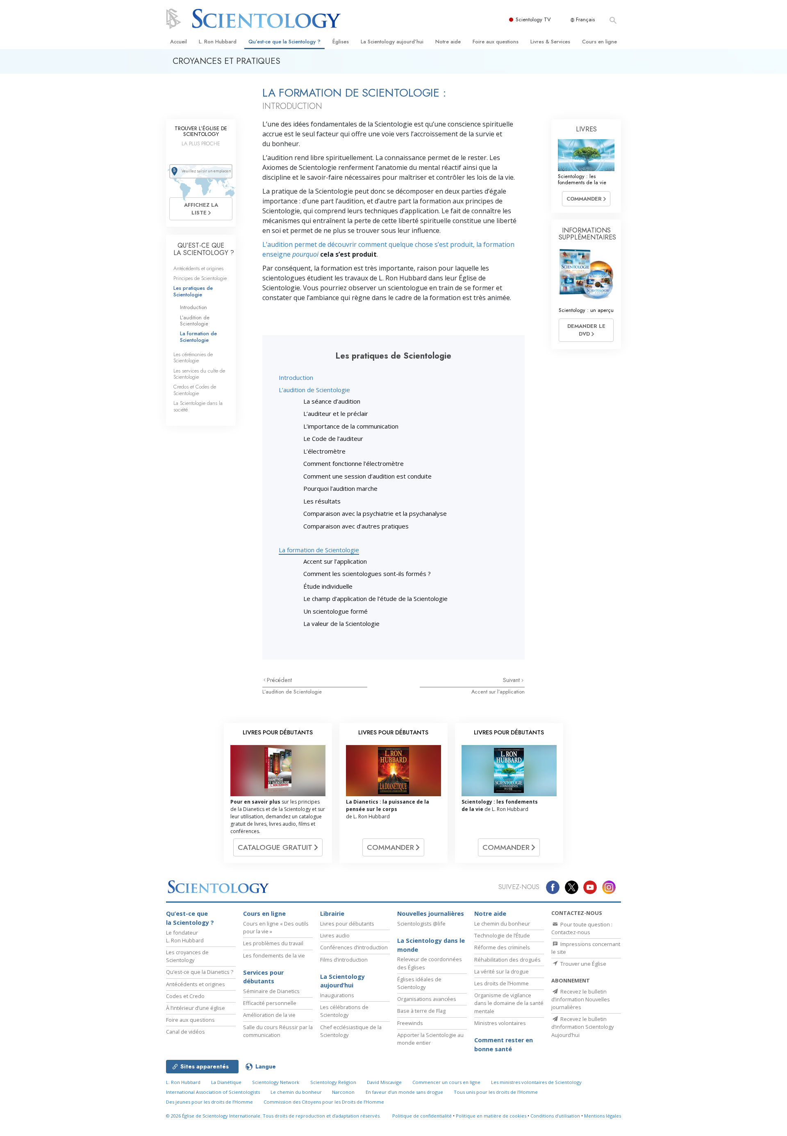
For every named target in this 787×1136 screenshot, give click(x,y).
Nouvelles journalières (430, 913)
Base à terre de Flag (421, 1010)
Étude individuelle (328, 586)
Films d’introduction (344, 959)
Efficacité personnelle (269, 1003)
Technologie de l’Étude (502, 935)
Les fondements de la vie (274, 955)
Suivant (512, 680)
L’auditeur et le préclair (335, 413)
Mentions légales (602, 1116)
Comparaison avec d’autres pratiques (356, 526)
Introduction (296, 377)
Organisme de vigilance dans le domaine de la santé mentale (509, 1002)
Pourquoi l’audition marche (340, 488)
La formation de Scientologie (319, 550)
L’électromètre (324, 451)
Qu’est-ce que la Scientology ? (284, 41)
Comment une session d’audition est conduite (367, 476)
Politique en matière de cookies (491, 1116)
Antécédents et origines (198, 268)
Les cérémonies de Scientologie (193, 357)
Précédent (279, 680)
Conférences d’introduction (354, 947)
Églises (340, 41)
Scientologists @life (421, 923)
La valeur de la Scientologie (341, 623)
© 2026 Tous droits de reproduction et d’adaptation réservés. (273, 1116)
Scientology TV (533, 19)
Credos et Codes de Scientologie (194, 390)
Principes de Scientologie (200, 278)
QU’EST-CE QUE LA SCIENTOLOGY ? (203, 249)
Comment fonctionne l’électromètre (353, 463)
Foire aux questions (496, 41)
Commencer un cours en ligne (446, 1082)
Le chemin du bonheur (502, 923)
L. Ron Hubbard (218, 41)
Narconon (343, 1092)
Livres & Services (550, 41)
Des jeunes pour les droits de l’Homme (209, 1102)
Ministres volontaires (500, 1023)
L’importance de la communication (350, 426)
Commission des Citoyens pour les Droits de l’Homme (324, 1102)
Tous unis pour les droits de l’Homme (496, 1092)
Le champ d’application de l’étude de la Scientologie (375, 598)
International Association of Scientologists (213, 1092)
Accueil (178, 41)
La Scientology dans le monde (431, 945)
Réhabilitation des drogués (507, 959)
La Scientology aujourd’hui (392, 41)
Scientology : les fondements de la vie (582, 179)
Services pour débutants (263, 977)
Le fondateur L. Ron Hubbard (185, 936)
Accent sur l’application (335, 561)
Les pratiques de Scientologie (193, 291)
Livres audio (335, 935)
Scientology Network (275, 1082)
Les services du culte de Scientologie (199, 374)
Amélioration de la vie (269, 1015)
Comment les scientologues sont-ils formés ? (367, 573)
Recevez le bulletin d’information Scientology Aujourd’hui (582, 1026)
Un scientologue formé (335, 611)
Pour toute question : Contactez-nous (581, 928)
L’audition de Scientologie (314, 390)
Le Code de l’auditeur (333, 438)
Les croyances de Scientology (187, 956)
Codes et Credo (185, 996)
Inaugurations (337, 995)
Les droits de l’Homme (501, 983)
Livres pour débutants (347, 923)
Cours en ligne (599, 41)
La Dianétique (226, 1082)
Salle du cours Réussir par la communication (278, 1031)
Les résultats (322, 501)
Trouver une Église (582, 963)
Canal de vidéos (185, 1031)
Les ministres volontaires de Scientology (536, 1082)
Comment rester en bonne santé (503, 1044)
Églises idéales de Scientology (419, 983)
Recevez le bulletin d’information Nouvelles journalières (580, 999)
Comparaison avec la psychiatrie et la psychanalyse (375, 513)
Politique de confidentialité (422, 1116)
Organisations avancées (426, 999)
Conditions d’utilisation (555, 1116)
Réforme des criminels (502, 947)
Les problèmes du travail (273, 943)
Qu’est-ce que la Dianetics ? (199, 972)
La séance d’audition (331, 401)
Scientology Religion (333, 1082)
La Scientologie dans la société (198, 406)
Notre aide (448, 41)
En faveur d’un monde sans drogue (404, 1092)
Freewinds (410, 1023)
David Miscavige (384, 1082)
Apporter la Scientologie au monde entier (430, 1038)
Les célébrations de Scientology (344, 1011)
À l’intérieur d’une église (195, 1008)
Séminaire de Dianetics (271, 991)
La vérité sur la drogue (501, 971)
